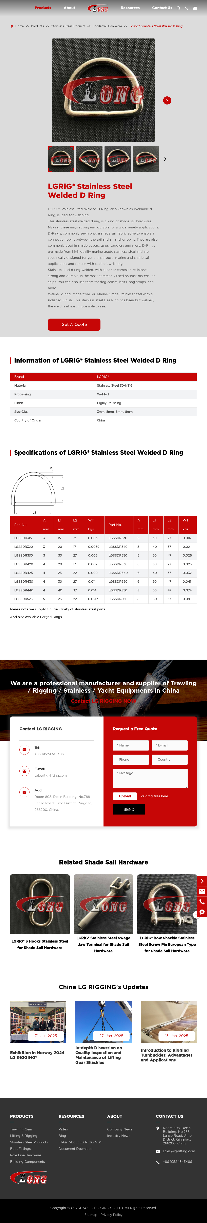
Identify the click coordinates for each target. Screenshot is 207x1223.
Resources (130, 8)
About (69, 8)
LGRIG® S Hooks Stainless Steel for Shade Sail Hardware (40, 945)
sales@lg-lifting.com (51, 775)
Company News (119, 1129)
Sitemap (90, 1215)
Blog (62, 1136)
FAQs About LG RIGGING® (80, 1142)
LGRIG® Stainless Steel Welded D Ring (155, 26)
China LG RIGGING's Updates (103, 987)
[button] (167, 100)
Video (63, 1129)
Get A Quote (74, 325)
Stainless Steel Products (68, 26)
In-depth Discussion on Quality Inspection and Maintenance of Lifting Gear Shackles (98, 1055)
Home (19, 26)
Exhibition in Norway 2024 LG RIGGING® (37, 1055)
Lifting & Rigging (23, 1136)
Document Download (76, 1148)
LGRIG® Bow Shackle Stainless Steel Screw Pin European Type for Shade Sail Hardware (167, 944)
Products (43, 8)
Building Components (27, 1161)
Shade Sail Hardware (107, 26)
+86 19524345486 (49, 754)
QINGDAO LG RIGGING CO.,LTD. (97, 1208)
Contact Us (162, 8)
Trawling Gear (21, 1129)
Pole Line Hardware (25, 1155)
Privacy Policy (111, 1215)
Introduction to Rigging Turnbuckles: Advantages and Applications (166, 1055)
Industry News (118, 1136)
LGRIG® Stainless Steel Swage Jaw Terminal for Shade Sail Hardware (103, 944)
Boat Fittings (20, 1148)
